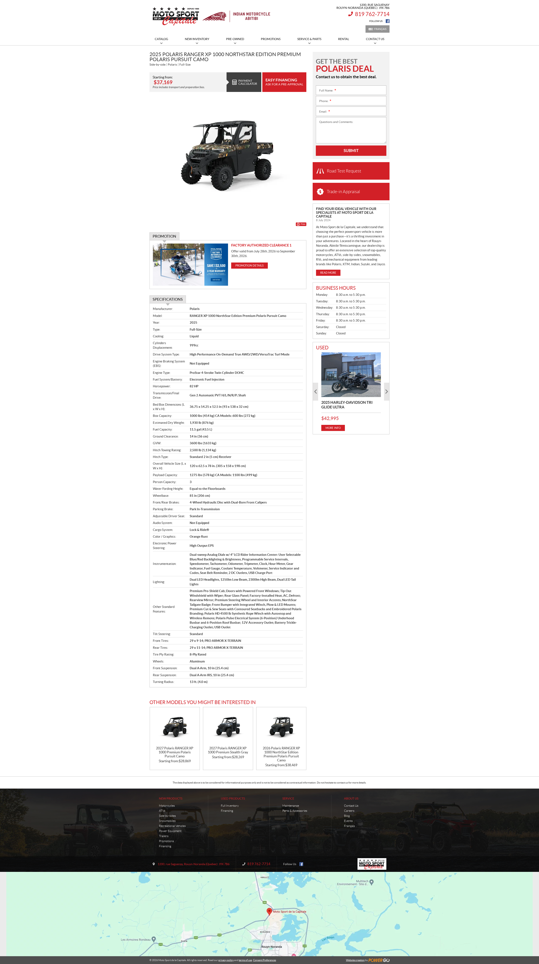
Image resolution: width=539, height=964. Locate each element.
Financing (165, 846)
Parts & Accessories (294, 810)
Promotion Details (249, 265)
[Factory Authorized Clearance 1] (190, 265)
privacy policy (226, 960)
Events (348, 821)
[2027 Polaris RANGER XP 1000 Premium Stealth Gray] (228, 726)
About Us (351, 798)
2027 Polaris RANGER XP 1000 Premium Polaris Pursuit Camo (174, 752)
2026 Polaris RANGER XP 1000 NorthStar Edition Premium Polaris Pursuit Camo (281, 754)
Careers (349, 810)
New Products (170, 798)
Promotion (164, 236)
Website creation (355, 960)
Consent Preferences (264, 960)
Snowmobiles (167, 821)
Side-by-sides (167, 815)
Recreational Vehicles (172, 826)
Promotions (166, 841)
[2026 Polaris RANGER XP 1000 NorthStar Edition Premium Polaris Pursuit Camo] (281, 726)
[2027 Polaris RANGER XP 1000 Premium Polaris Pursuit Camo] (174, 726)
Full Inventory (230, 805)
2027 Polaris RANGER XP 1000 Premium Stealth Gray (228, 750)
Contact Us (351, 805)
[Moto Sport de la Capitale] (211, 16)
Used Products (233, 798)
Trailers (163, 836)
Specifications (168, 299)
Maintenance (290, 805)
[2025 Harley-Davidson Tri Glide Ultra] (351, 374)
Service (288, 798)
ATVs (162, 810)
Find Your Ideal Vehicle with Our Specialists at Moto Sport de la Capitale (346, 212)
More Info (333, 427)
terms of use (245, 960)
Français (380, 29)
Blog (347, 815)
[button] (315, 392)
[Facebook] (388, 21)
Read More (328, 272)
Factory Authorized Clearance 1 (261, 245)
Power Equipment (170, 831)
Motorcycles (167, 805)
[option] (351, 391)
